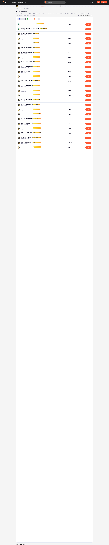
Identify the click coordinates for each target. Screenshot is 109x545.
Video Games (75, 5)
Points (68, 5)
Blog (25, 2)
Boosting (56, 5)
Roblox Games (20, 2)
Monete (21, 8)
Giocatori (49, 5)
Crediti (43, 5)
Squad (62, 5)
